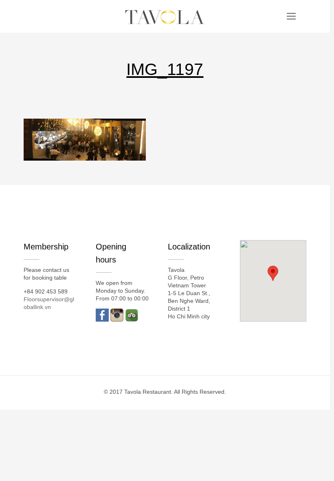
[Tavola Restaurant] (165, 16)
